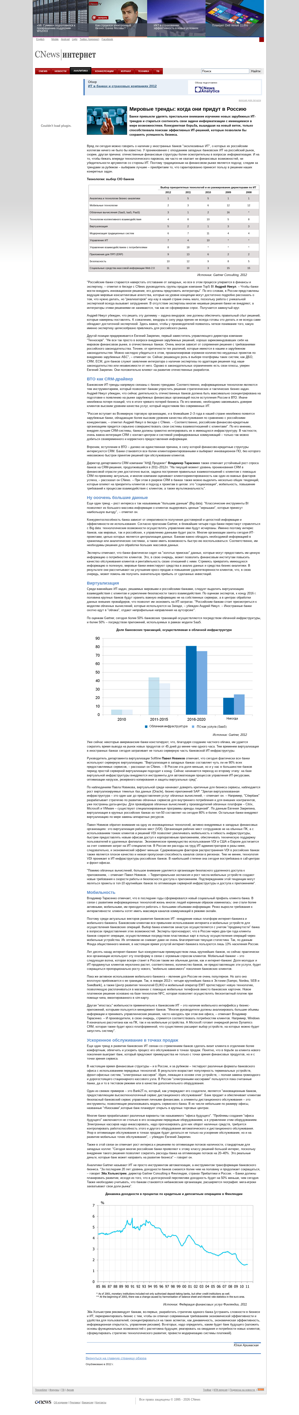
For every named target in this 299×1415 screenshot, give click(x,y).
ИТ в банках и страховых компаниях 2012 (122, 86)
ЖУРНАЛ (126, 71)
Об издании (61, 1402)
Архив (70, 1389)
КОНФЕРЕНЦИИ (104, 71)
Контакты (100, 1402)
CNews (195, 1399)
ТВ (157, 71)
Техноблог (41, 1389)
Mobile (55, 39)
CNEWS (43, 71)
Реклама (75, 1402)
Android (65, 39)
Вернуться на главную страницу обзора (116, 1358)
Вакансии (87, 1402)
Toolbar (207, 1389)
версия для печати (250, 100)
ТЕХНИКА (143, 71)
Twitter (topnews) (89, 39)
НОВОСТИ (60, 71)
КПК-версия (221, 1389)
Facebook (107, 39)
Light (74, 39)
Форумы (54, 1389)
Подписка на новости (243, 1389)
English (40, 39)
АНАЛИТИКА (81, 70)
